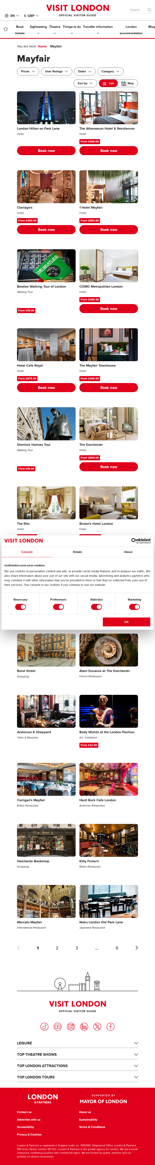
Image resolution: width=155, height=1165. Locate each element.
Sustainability (88, 1119)
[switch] (58, 607)
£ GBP (29, 15)
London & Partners (43, 1098)
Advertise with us (28, 1119)
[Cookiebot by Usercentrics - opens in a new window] (134, 541)
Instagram (71, 1027)
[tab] (108, 83)
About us (85, 1112)
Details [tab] (77, 551)
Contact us (24, 1112)
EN (12, 15)
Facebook (111, 1027)
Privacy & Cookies (29, 1134)
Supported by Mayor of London (103, 1098)
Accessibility (25, 1127)
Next (136, 948)
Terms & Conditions (92, 1127)
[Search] (149, 9)
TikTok (44, 1027)
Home (42, 46)
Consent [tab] (27, 551)
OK (126, 622)
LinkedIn (84, 1027)
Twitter (97, 1027)
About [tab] (128, 551)
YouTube (58, 1027)
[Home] (5, 29)
